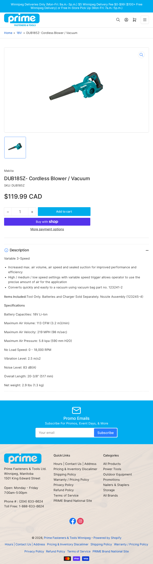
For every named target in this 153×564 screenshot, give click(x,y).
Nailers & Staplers (116, 485)
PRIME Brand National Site (73, 501)
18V (19, 33)
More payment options (47, 229)
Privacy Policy (64, 485)
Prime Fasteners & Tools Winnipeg (67, 538)
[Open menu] (145, 20)
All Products (112, 464)
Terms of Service (66, 495)
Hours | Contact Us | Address (75, 464)
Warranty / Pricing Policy (71, 479)
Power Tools (112, 469)
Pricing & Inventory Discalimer (75, 469)
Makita (9, 171)
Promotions (111, 479)
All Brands (110, 495)
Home (8, 33)
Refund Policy (64, 490)
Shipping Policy (65, 474)
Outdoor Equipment (117, 474)
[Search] (118, 20)
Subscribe (105, 433)
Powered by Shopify (107, 538)
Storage (109, 490)
